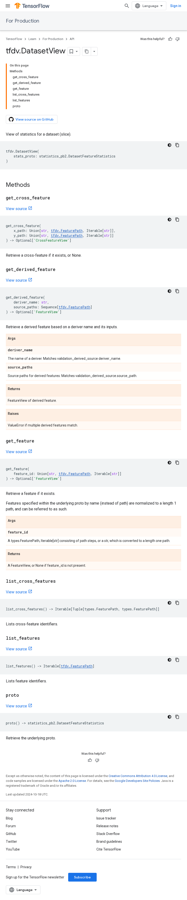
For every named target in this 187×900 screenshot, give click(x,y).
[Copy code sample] (177, 145)
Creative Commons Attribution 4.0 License (138, 776)
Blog (9, 818)
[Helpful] (170, 39)
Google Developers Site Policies (137, 781)
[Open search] (127, 6)
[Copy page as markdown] (86, 51)
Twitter (11, 841)
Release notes (107, 826)
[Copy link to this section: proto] (24, 695)
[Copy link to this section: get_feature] (39, 441)
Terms (11, 867)
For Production (22, 21)
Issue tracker (106, 818)
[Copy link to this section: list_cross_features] (60, 581)
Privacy (26, 867)
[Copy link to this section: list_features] (45, 638)
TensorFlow (14, 39)
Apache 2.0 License (72, 781)
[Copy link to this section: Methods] (35, 185)
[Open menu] (8, 6)
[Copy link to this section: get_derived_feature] (60, 270)
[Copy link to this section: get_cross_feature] (55, 198)
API (72, 39)
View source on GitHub (35, 119)
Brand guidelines (109, 841)
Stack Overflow (108, 834)
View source (16, 208)
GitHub (11, 834)
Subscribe (82, 877)
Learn (32, 39)
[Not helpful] (177, 39)
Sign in (175, 6)
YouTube (13, 849)
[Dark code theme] (169, 145)
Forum (11, 826)
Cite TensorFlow (108, 849)
